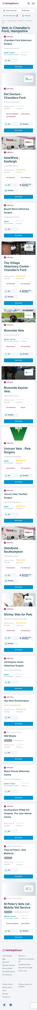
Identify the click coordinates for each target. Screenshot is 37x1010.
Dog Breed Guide (24, 965)
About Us (22, 956)
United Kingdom (11, 21)
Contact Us (6, 997)
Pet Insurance (7, 975)
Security (5, 994)
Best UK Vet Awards (25, 968)
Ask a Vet (5, 962)
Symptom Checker (8, 965)
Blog (4, 959)
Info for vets (23, 971)
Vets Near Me (7, 956)
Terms (4, 991)
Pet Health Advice (8, 972)
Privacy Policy (7, 987)
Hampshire (21, 21)
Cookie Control (7, 984)
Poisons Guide (7, 968)
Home (3, 21)
